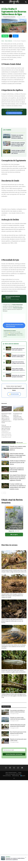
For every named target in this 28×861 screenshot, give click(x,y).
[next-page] (5, 493)
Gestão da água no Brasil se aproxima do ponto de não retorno (17, 462)
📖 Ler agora (14, 534)
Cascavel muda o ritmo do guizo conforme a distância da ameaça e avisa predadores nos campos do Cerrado (12, 595)
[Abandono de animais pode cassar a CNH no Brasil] (5, 741)
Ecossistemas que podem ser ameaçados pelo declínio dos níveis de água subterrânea (18, 416)
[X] (14, 767)
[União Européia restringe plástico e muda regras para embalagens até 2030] (5, 455)
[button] (2, 2)
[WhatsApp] (18, 767)
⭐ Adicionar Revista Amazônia (14, 113)
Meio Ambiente (8, 40)
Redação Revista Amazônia (9, 16)
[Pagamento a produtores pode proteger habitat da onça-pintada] (5, 469)
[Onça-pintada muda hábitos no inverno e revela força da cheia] (5, 712)
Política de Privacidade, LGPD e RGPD (13, 774)
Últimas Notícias (15, 775)
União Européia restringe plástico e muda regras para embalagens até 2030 (17, 455)
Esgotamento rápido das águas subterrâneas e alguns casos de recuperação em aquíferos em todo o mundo (6, 418)
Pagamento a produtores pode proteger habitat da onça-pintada (17, 469)
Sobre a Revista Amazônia (11, 772)
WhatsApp (5, 36)
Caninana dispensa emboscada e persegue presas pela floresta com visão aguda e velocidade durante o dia (14, 695)
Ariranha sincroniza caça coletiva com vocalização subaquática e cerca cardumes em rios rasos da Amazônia (13, 646)
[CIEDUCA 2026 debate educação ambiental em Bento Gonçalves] (5, 726)
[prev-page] (2, 493)
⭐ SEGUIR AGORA (14, 394)
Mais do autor (19, 442)
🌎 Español (22, 775)
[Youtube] (22, 767)
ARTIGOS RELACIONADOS (8, 442)
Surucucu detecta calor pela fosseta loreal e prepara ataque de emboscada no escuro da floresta (12, 621)
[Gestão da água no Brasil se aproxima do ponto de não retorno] (5, 462)
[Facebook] (5, 767)
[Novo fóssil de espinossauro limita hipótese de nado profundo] (5, 733)
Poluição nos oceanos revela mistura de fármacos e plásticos (18, 448)
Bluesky (15, 36)
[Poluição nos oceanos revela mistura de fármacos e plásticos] (5, 448)
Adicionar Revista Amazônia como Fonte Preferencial (14, 325)
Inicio (2, 40)
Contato (19, 772)
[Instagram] (10, 767)
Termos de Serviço (7, 775)
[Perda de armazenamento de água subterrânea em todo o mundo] (7, 431)
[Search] (26, 2)
